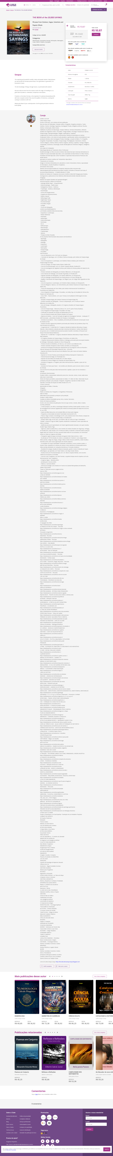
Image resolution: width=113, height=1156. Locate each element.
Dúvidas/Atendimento (11, 1116)
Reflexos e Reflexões (49, 1072)
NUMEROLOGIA (20, 1016)
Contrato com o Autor (11, 1132)
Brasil (51, 1)
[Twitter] (43, 1141)
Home (7, 10)
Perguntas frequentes (11, 1141)
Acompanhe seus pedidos (95, 1)
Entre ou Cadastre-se (96, 5)
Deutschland (70, 1)
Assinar (89, 1129)
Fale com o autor (62, 966)
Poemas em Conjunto (22, 1072)
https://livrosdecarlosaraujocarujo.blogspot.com (68, 961)
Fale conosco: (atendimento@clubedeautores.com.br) (19, 1144)
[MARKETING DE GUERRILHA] (54, 997)
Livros (11, 10)
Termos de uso (10, 1130)
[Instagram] (52, 1141)
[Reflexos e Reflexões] (54, 1053)
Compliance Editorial (25, 1119)
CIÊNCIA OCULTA (74, 1016)
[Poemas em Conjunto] (27, 1053)
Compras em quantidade (83, 5)
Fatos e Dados (10, 1127)
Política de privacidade (25, 1116)
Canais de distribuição (25, 1130)
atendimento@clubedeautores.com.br (74, 104)
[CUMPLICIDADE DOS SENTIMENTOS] (81, 1053)
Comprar (96, 34)
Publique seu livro (82, 1)
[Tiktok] (57, 1141)
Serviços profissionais (25, 1121)
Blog (7, 1121)
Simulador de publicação (28, 1132)
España (63, 1)
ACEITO (107, 1149)
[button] (49, 976)
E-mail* (88, 1121)
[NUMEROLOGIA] (27, 997)
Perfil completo (48, 966)
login (36, 1094)
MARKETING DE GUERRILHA (51, 1016)
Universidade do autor (25, 1124)
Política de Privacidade (11, 1150)
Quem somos (9, 1124)
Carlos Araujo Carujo (20, 1018)
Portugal (57, 1)
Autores (8, 1119)
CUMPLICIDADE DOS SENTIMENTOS (75, 1073)
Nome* (88, 1115)
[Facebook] (47, 1141)
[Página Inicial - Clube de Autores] (11, 5)
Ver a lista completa (99, 976)
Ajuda (105, 1)
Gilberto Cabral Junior (47, 1074)
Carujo (36, 29)
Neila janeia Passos (73, 1076)
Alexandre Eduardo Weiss (21, 1074)
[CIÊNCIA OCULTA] (81, 997)
